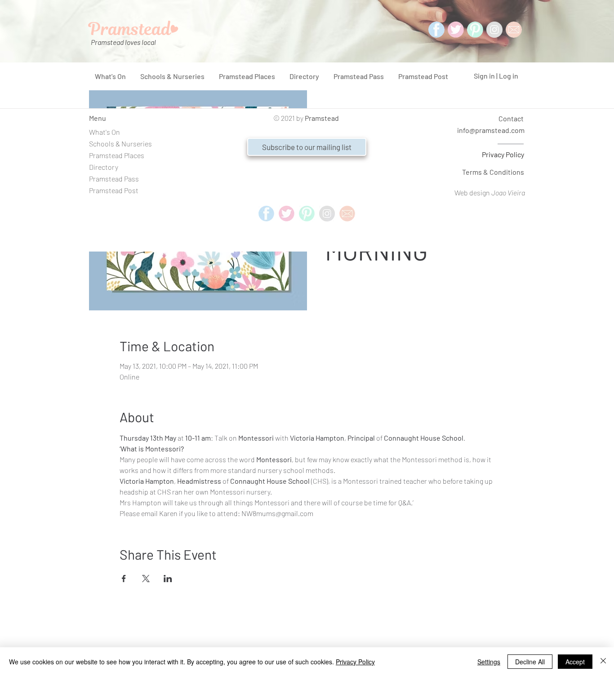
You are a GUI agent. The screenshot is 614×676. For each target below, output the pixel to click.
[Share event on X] (146, 578)
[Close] (603, 661)
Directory (103, 167)
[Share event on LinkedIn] (168, 578)
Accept (575, 661)
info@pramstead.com (491, 130)
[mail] (514, 30)
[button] (306, 147)
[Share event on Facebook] (124, 578)
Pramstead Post (113, 190)
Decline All (530, 661)
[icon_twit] (456, 30)
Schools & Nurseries (120, 143)
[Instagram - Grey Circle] (494, 30)
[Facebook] (436, 30)
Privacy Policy (503, 154)
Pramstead (322, 118)
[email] (347, 213)
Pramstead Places (116, 155)
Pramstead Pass (114, 178)
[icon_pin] (475, 30)
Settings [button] (488, 661)
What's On (104, 132)
